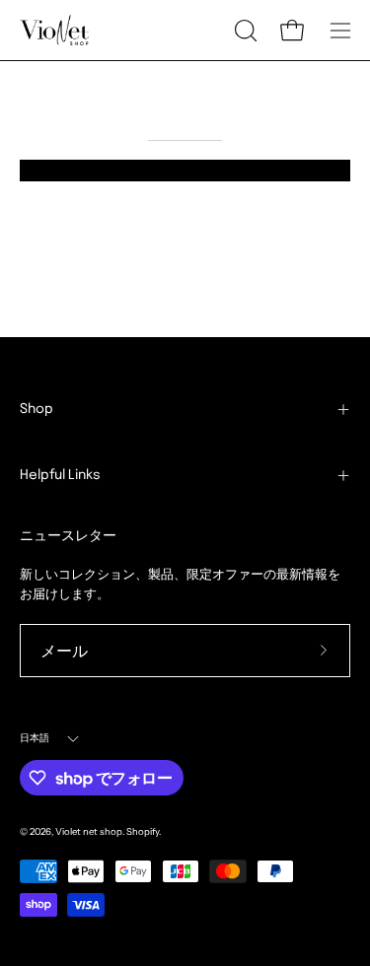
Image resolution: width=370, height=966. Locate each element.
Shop (36, 409)
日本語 (35, 737)
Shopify (142, 831)
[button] (244, 30)
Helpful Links (60, 475)
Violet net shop (88, 831)
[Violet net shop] (54, 30)
